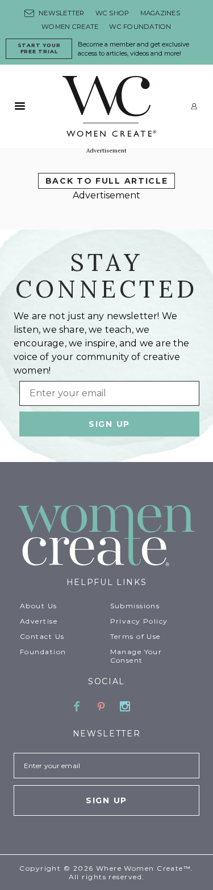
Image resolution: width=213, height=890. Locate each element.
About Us (38, 605)
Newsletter (62, 13)
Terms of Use (135, 636)
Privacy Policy (139, 621)
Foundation (43, 651)
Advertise (38, 621)
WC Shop (112, 13)
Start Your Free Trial (39, 48)
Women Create (69, 27)
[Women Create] (106, 536)
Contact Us (42, 636)
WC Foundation (140, 27)
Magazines (160, 13)
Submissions (135, 605)
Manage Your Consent (136, 655)
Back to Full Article (106, 181)
